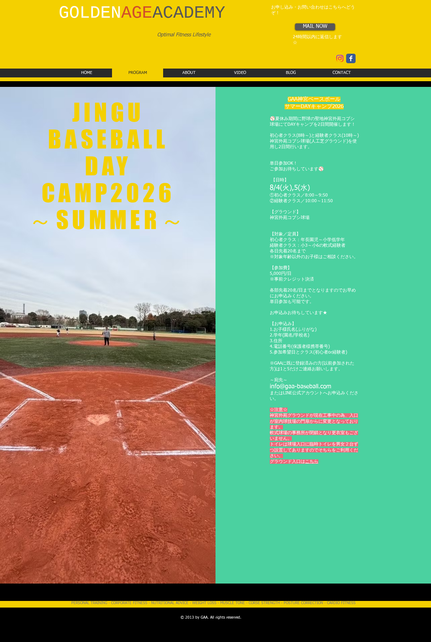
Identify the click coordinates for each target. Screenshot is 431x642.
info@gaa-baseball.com (300, 387)
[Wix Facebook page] (351, 58)
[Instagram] (340, 58)
